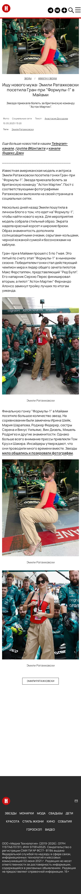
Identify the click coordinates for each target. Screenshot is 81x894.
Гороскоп (34, 829)
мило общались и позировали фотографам (37, 453)
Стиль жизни (33, 821)
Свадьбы (56, 813)
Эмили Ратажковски (23, 129)
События (65, 821)
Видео (50, 829)
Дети (69, 813)
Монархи (27, 813)
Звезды (10, 813)
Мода (41, 813)
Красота (12, 821)
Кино (51, 821)
